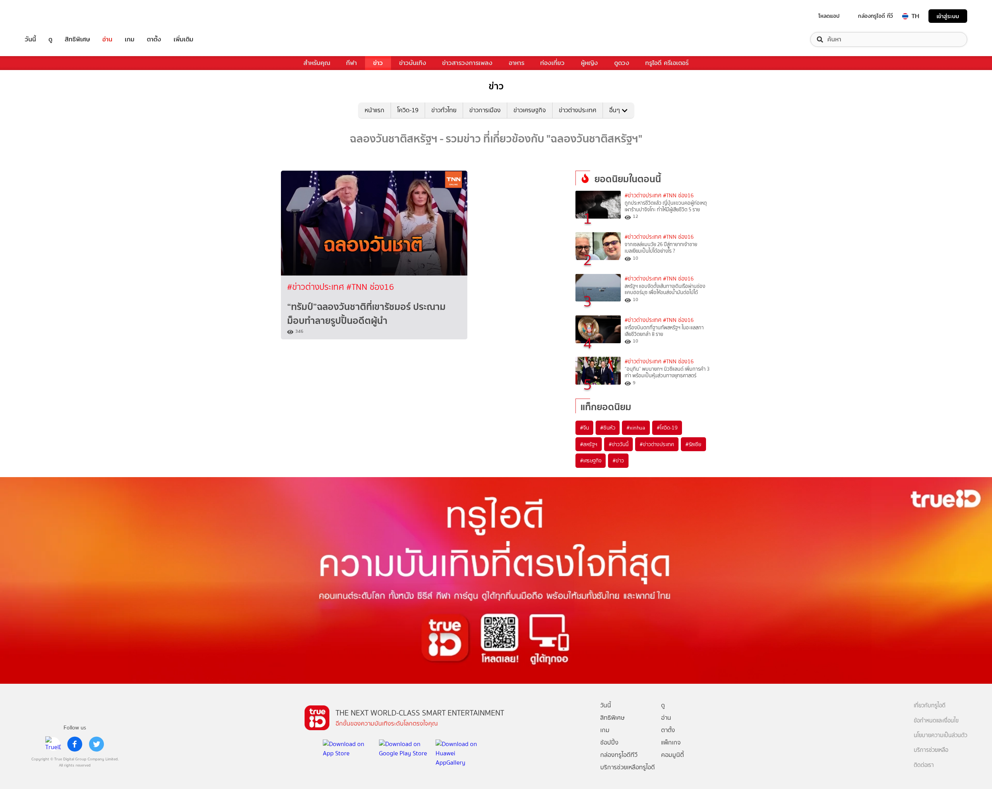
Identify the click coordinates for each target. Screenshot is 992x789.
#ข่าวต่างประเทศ (316, 287)
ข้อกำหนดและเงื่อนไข (936, 721)
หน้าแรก (374, 110)
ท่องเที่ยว (552, 63)
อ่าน (107, 39)
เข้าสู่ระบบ (948, 16)
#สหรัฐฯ (588, 444)
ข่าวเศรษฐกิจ (529, 110)
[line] (53, 744)
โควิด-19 (407, 110)
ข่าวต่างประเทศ (577, 110)
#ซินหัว (607, 427)
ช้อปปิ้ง (609, 742)
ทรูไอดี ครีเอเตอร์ (667, 63)
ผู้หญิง (589, 63)
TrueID (48, 16)
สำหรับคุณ (316, 63)
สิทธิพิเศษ (77, 39)
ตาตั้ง (154, 39)
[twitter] (96, 744)
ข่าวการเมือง (485, 110)
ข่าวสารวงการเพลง (467, 63)
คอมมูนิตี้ (672, 754)
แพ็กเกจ (671, 742)
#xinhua (636, 427)
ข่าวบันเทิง (412, 63)
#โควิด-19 (667, 427)
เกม (129, 39)
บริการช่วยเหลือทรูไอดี (627, 767)
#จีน (584, 427)
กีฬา (351, 63)
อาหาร (516, 63)
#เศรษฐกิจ (590, 460)
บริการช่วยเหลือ (931, 750)
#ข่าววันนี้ (619, 444)
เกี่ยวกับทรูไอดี (930, 706)
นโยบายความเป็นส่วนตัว (940, 735)
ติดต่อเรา (924, 765)
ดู (50, 39)
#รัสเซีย (693, 444)
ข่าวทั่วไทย (443, 110)
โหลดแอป (829, 16)
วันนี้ (30, 39)
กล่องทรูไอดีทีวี (618, 754)
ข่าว (378, 63)
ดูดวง (621, 63)
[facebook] (75, 744)
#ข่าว (618, 460)
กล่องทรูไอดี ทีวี (875, 16)
